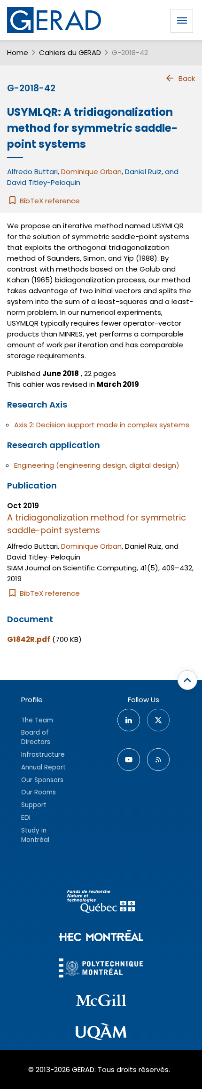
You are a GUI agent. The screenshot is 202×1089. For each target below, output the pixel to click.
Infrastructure (43, 754)
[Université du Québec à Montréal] (101, 1033)
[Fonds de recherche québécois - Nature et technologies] (101, 903)
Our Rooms (38, 792)
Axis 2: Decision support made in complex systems (101, 425)
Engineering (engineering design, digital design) (96, 465)
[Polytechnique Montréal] (101, 969)
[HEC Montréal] (101, 937)
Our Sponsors (42, 780)
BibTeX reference (49, 201)
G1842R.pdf (28, 639)
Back (187, 78)
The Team (37, 720)
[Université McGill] (101, 1002)
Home (17, 52)
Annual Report (43, 767)
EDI (26, 817)
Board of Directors (35, 737)
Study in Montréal (35, 835)
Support (34, 805)
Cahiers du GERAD (70, 52)
